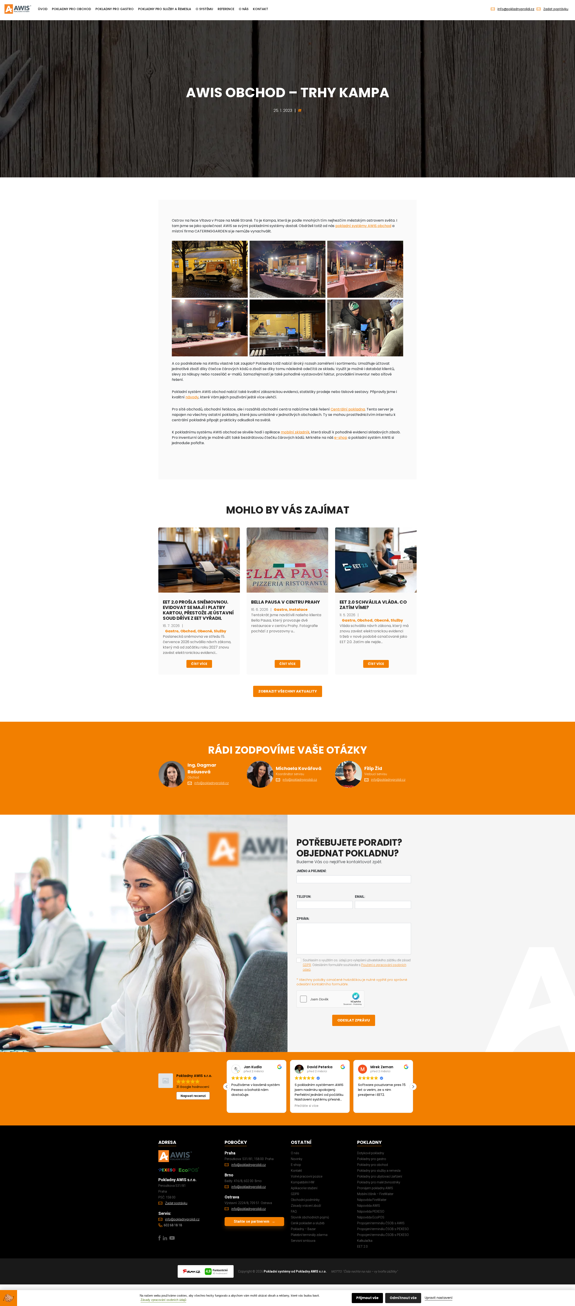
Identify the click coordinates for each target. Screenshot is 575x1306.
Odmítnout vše (403, 1297)
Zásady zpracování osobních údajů (163, 1300)
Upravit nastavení (438, 1297)
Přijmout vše (367, 1297)
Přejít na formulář (230, 683)
